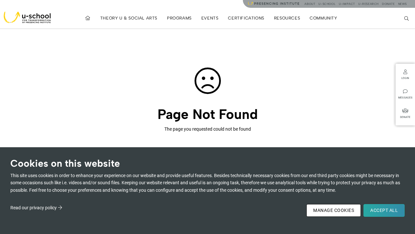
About (309, 4)
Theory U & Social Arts (128, 18)
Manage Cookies (333, 210)
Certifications (246, 18)
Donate (388, 4)
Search (407, 17)
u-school (327, 4)
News (402, 4)
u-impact (347, 4)
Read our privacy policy (33, 207)
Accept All (384, 210)
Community (323, 18)
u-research (368, 4)
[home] (88, 18)
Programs (179, 18)
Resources (287, 18)
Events (210, 18)
